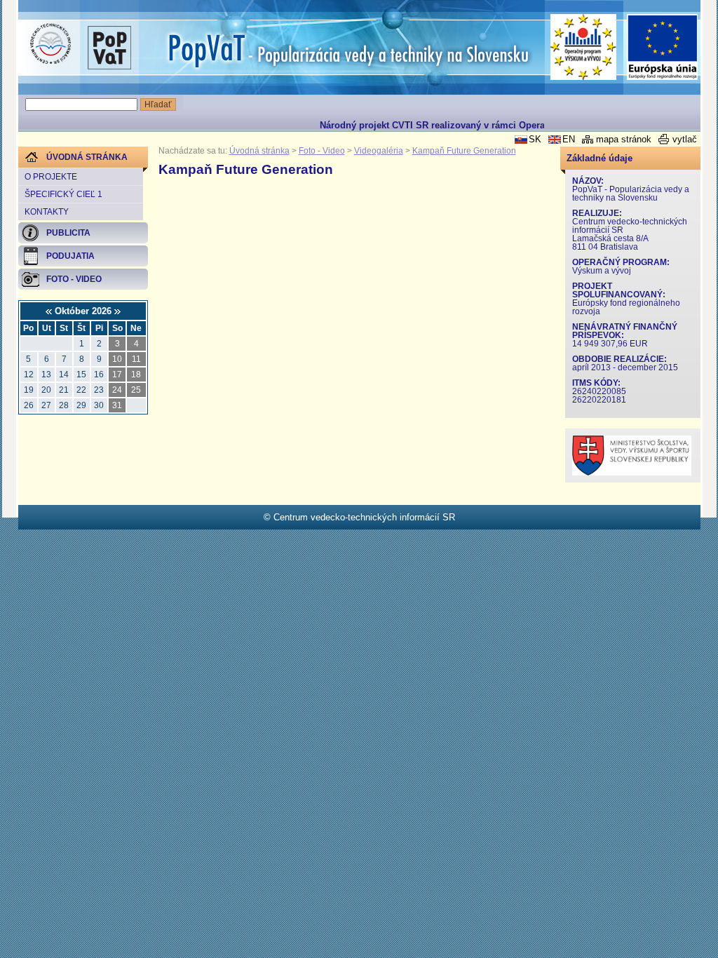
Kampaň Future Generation (464, 151)
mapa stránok (623, 139)
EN (568, 139)
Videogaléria (378, 151)
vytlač (684, 139)
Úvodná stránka (259, 151)
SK (535, 139)
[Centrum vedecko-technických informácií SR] (50, 44)
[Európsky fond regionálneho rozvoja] (662, 47)
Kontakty (47, 212)
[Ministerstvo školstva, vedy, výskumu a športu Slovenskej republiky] (631, 472)
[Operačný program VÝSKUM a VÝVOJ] (583, 47)
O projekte (51, 177)
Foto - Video (322, 151)
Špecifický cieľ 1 (63, 194)
